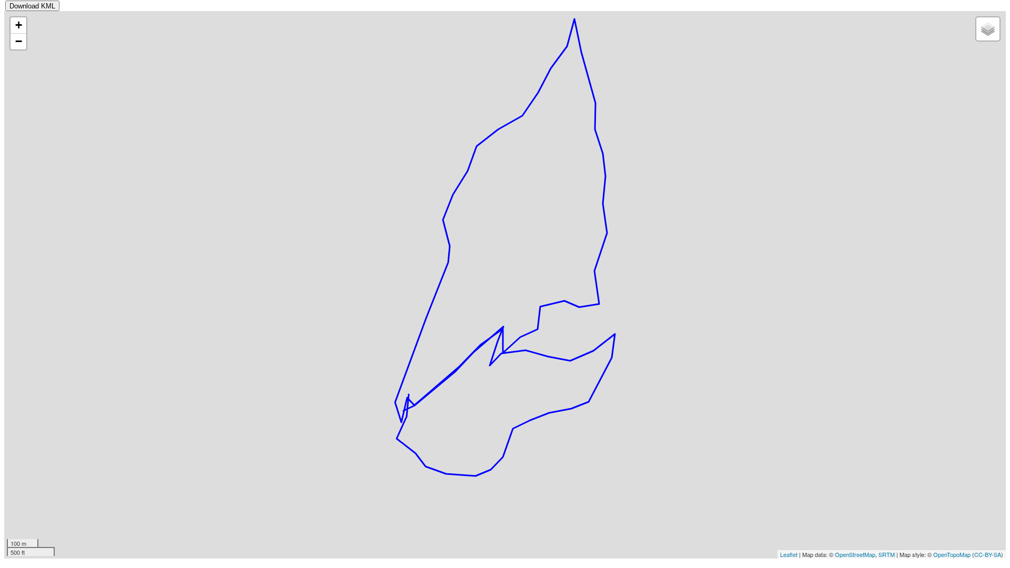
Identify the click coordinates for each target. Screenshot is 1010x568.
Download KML (32, 6)
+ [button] (18, 25)
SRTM (886, 554)
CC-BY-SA (987, 554)
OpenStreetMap (855, 554)
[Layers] (987, 28)
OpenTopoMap (952, 554)
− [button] (18, 41)
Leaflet (788, 554)
